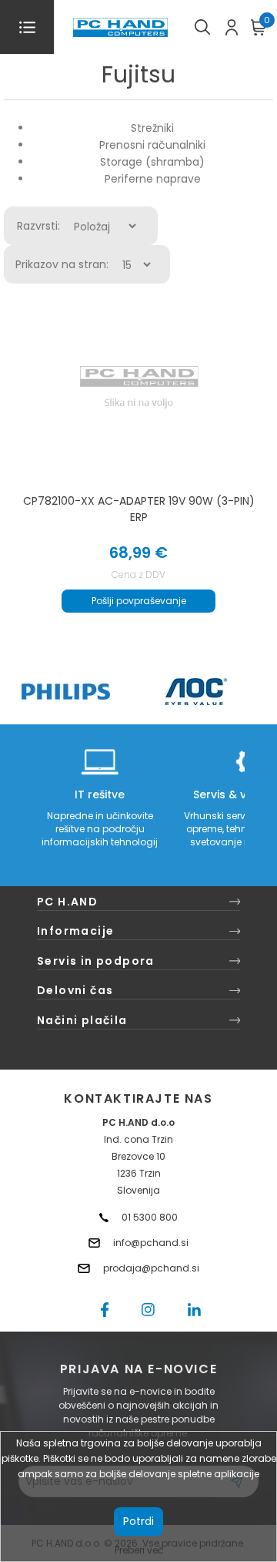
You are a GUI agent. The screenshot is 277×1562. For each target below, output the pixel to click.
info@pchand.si (151, 1242)
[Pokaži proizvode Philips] (66, 692)
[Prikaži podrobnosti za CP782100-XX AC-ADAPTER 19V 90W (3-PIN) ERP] (139, 387)
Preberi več (139, 1550)
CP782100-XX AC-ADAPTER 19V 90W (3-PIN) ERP (139, 509)
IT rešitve (100, 794)
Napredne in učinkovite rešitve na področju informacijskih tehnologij (100, 828)
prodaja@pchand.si (151, 1268)
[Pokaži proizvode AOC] (196, 691)
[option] (65, 692)
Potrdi (138, 1521)
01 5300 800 (150, 1217)
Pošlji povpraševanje (139, 600)
